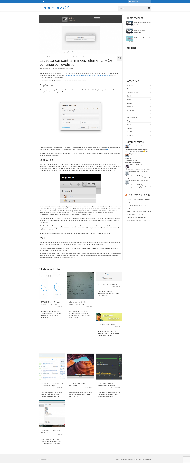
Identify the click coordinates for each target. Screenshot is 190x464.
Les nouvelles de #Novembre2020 (136, 149)
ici (107, 149)
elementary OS (54, 7)
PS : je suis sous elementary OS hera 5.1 (138, 178)
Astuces (128, 158)
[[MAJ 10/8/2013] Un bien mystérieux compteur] (52, 285)
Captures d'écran (132, 92)
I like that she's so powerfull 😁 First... (137, 151)
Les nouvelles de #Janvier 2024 (142, 23)
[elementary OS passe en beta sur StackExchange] (52, 366)
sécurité (129, 124)
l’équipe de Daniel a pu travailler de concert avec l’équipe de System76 (88, 75)
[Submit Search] (129, 1)
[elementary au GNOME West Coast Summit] (80, 285)
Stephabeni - (137, 154)
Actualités (62, 68)
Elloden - (136, 145)
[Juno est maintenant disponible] (80, 366)
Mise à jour (68, 68)
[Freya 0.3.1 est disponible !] (109, 276)
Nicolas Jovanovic (47, 68)
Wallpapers (130, 135)
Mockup (129, 114)
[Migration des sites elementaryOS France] (109, 366)
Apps (128, 89)
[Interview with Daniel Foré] (109, 317)
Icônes (129, 99)
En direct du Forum (139, 194)
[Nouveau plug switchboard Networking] (52, 413)
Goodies (129, 96)
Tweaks (129, 131)
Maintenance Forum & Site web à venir (142, 39)
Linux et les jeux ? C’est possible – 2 (137, 176)
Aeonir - (135, 164)
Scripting (129, 121)
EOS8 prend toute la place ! (135, 205)
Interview (130, 106)
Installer (129, 103)
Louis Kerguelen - (138, 171)
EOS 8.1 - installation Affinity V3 (137, 199)
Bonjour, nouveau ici (133, 217)
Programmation (132, 117)
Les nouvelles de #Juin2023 (139, 31)
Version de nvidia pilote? (134, 220)
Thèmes (129, 128)
